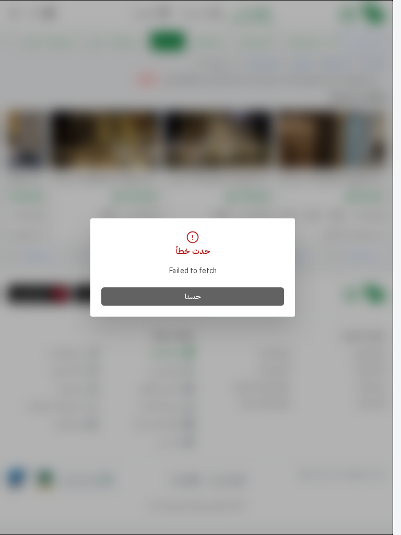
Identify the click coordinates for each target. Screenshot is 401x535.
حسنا (193, 296)
